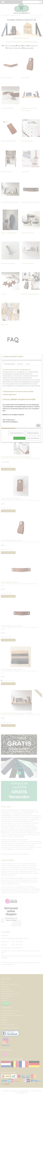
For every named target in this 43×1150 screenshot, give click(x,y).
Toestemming (9, 364)
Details (20, 364)
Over (28, 364)
